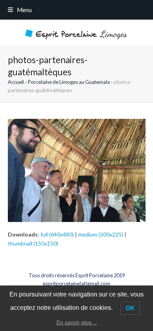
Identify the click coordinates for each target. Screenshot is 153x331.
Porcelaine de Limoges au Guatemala (69, 82)
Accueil (16, 82)
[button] (20, 9)
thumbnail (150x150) (33, 243)
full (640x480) (57, 234)
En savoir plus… (76, 322)
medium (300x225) (100, 234)
